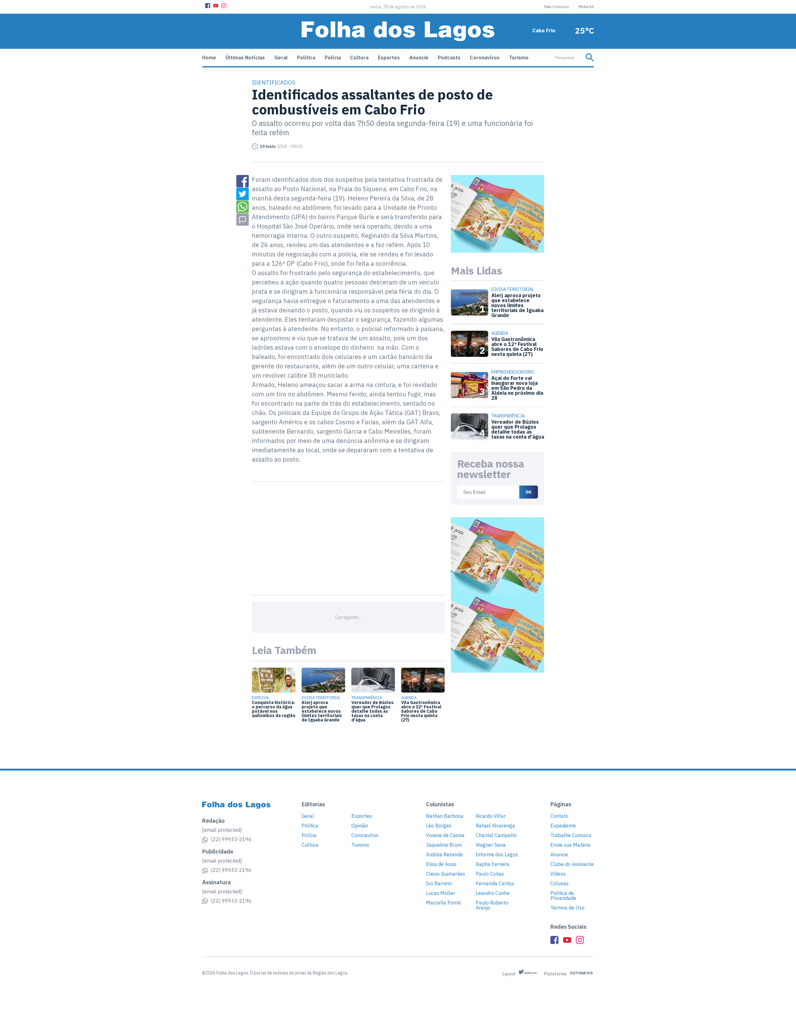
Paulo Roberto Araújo (492, 905)
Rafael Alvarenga (495, 825)
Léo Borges (438, 825)
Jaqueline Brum (444, 845)
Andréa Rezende (444, 854)
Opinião (359, 825)
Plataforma (555, 974)
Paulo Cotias (490, 874)
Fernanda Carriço (495, 883)
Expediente (563, 825)
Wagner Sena (491, 845)
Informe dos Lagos (497, 854)
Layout (509, 974)
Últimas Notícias (245, 57)
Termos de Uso (567, 908)
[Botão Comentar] (242, 219)
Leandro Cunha (493, 893)
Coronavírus (485, 57)
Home (209, 57)
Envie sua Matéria (570, 845)
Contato (559, 816)
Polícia (333, 57)
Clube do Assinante (572, 864)
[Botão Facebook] (207, 5)
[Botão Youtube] (215, 5)
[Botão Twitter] (242, 194)
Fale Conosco (556, 6)
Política (306, 57)
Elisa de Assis (441, 864)
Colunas (559, 883)
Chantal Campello (496, 835)
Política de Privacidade (563, 895)
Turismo (519, 57)
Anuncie (418, 57)
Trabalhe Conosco (570, 835)
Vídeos (558, 874)
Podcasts (449, 57)
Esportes (389, 57)
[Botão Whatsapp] (242, 206)
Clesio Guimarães (445, 874)
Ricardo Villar (491, 816)
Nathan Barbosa (444, 816)
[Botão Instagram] (223, 5)
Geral (281, 57)
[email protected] (222, 830)
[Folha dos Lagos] (398, 31)
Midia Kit (586, 6)
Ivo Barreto (439, 883)
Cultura (359, 57)
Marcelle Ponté (443, 903)
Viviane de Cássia (445, 835)
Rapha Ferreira (492, 864)
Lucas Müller (440, 893)
